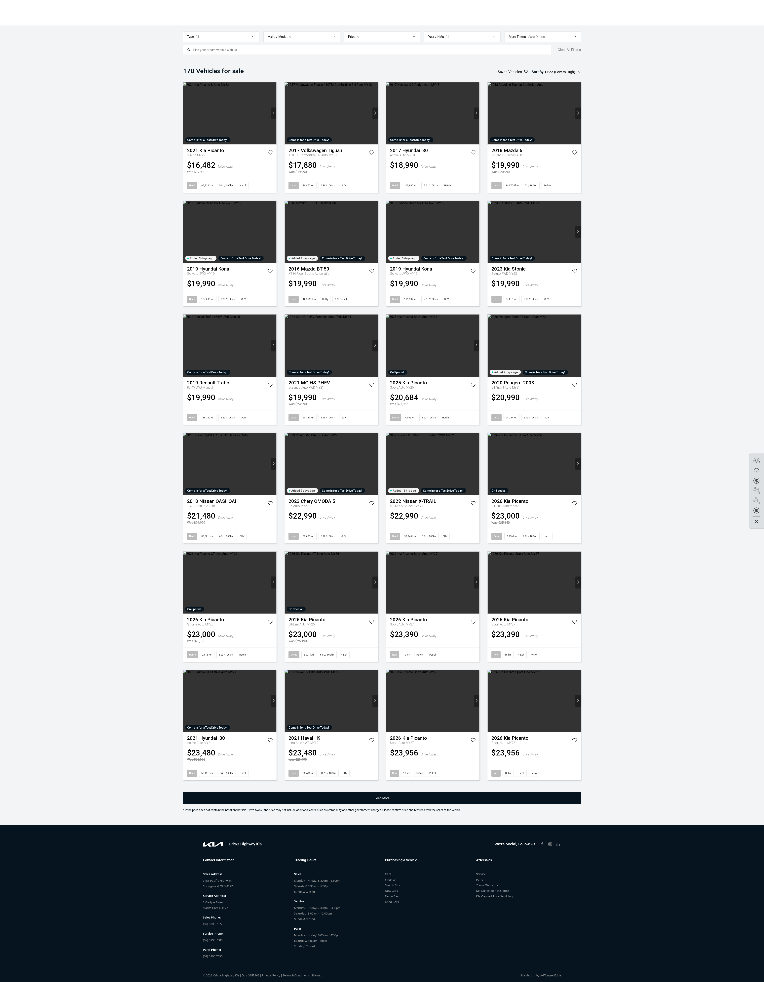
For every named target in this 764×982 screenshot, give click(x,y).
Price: (352, 37)
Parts (479, 879)
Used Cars (392, 902)
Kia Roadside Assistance (492, 891)
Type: (191, 37)
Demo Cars (392, 896)
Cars (388, 874)
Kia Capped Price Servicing (494, 896)
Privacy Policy (271, 975)
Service (481, 874)
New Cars (391, 891)
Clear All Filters (569, 50)
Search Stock (393, 885)
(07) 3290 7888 (212, 940)
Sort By (538, 72)
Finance (390, 879)
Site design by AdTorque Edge (540, 975)
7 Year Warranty (487, 885)
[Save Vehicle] (270, 153)
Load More (382, 798)
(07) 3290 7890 (212, 956)
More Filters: (517, 37)
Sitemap (316, 975)
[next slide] (273, 113)
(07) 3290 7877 (212, 924)
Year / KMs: (436, 37)
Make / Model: (278, 37)
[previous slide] (186, 113)
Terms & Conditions (296, 975)
